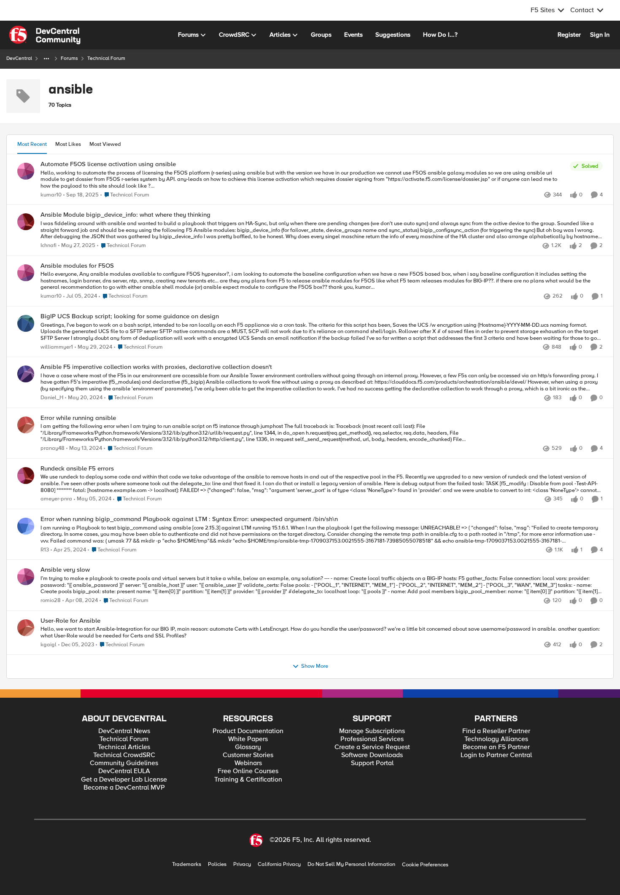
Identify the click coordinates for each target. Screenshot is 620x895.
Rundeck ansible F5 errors (77, 468)
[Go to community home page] (44, 35)
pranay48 (52, 448)
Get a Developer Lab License (124, 780)
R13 (44, 550)
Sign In (599, 34)
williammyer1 (56, 347)
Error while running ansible (78, 418)
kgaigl (48, 645)
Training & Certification (248, 780)
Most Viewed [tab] (105, 144)
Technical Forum (124, 739)
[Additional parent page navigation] (46, 59)
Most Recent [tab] (32, 144)
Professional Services (372, 739)
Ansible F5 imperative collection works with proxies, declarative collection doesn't (156, 367)
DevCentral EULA (124, 771)
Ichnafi (48, 245)
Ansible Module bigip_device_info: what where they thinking (125, 214)
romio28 (50, 600)
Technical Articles (124, 747)
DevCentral (19, 58)
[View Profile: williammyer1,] (25, 323)
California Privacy (279, 864)
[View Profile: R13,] (25, 526)
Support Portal (372, 763)
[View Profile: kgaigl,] (25, 627)
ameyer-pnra (56, 499)
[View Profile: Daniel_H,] (25, 374)
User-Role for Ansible (70, 620)
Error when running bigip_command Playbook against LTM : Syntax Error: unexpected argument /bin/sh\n (189, 519)
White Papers (248, 739)
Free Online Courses (248, 771)
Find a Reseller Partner (496, 731)
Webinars (248, 763)
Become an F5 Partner (496, 747)
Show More (314, 666)
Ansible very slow (65, 569)
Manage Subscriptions (372, 731)
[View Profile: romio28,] (25, 576)
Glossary (248, 747)
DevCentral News (124, 731)
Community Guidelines (124, 763)
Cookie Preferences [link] (425, 864)
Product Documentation (248, 731)
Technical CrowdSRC (124, 755)
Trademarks (186, 864)
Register (569, 34)
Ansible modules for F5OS (77, 265)
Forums (69, 58)
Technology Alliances (496, 739)
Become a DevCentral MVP (124, 788)
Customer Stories (248, 755)
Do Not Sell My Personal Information (351, 864)
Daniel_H (51, 398)
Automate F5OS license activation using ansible (108, 164)
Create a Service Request (372, 747)
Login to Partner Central (496, 755)
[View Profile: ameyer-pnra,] (25, 475)
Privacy (242, 864)
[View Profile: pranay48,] (25, 425)
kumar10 (51, 195)
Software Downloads (372, 755)
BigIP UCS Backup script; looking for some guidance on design (129, 316)
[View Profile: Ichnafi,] (25, 221)
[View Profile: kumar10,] (25, 171)
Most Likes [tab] (68, 144)
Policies (217, 864)
